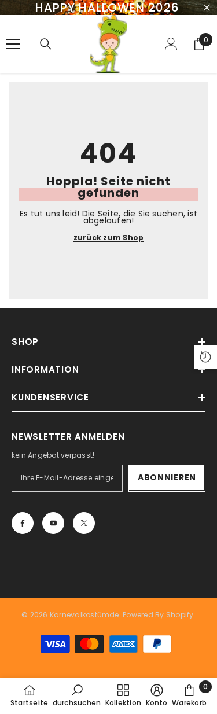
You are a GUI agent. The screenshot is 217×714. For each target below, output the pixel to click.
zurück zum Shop (108, 237)
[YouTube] (53, 523)
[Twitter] (84, 523)
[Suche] (46, 44)
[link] (77, 695)
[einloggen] (171, 44)
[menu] (13, 44)
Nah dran (207, 7)
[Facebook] (23, 523)
